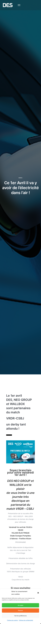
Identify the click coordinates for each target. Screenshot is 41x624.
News (20, 177)
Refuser (20, 610)
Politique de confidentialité (26, 620)
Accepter (20, 605)
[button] (38, 593)
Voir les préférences (20, 616)
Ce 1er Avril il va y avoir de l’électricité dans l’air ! (20, 187)
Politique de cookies (12, 620)
